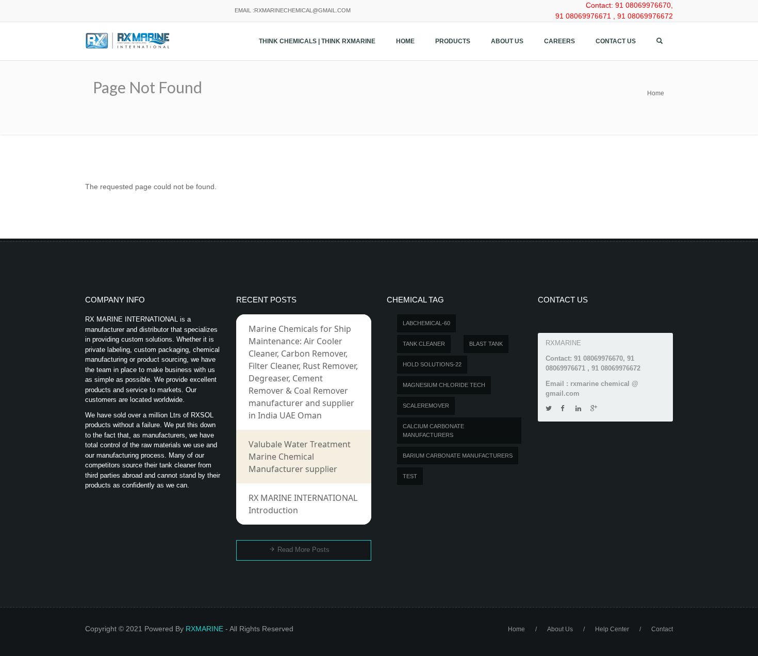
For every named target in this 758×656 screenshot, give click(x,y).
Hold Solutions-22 (432, 364)
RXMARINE (204, 629)
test (410, 476)
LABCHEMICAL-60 (426, 323)
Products (452, 41)
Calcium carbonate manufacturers (433, 430)
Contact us (616, 41)
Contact (662, 629)
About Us (507, 41)
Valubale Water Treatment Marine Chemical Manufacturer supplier (300, 457)
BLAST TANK (486, 344)
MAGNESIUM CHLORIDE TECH (444, 385)
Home (405, 41)
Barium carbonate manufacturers (458, 455)
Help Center (612, 629)
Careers (559, 41)
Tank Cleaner (424, 344)
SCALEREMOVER (426, 405)
